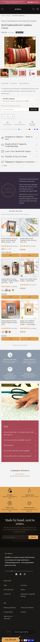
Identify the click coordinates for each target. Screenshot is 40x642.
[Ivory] (9, 290)
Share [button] (5, 165)
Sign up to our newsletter (8, 617)
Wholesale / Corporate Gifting (28, 595)
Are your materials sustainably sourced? (17, 440)
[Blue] (12, 290)
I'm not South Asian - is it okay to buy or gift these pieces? (19, 433)
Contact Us (7, 594)
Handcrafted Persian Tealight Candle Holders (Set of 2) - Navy (10, 280)
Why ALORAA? (8, 445)
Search (23, 589)
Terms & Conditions (27, 607)
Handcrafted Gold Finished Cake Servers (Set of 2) (28, 240)
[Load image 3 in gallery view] (31, 73)
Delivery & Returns (10, 607)
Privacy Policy (8, 612)
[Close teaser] (19, 637)
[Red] (2, 290)
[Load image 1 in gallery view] (4, 73)
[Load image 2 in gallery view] (22, 73)
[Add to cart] (17, 221)
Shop (5, 585)
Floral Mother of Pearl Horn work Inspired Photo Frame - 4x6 (9, 240)
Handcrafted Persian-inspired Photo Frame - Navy (10, 322)
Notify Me (34, 109)
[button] (2, 9)
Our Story (24, 585)
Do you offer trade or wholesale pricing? (17, 456)
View (10, 255)
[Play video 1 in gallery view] (13, 73)
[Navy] (6, 290)
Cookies (23, 612)
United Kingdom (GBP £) (21, 632)
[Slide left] (3, 52)
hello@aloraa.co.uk (32, 194)
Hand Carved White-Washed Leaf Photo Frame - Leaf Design (27, 322)
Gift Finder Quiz (9, 589)
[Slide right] (37, 52)
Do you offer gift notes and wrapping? (17, 451)
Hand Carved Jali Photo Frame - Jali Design (28, 280)
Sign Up (33, 537)
